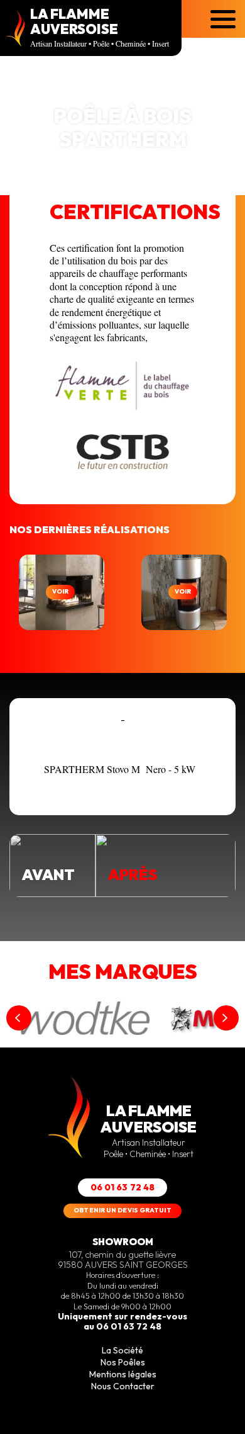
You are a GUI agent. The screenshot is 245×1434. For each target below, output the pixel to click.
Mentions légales (122, 1374)
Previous (18, 1017)
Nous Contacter (123, 1386)
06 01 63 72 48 (122, 1187)
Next (226, 1017)
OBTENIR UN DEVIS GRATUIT (122, 1210)
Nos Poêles (123, 1362)
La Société (122, 1350)
